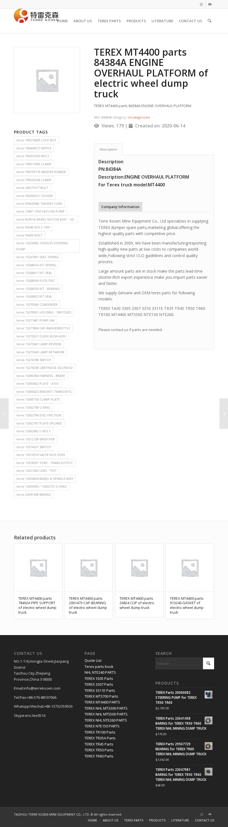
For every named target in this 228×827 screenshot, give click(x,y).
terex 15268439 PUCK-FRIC (35, 280)
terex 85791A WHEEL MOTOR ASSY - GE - (46, 219)
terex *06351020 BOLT (32, 156)
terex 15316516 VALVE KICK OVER (40, 455)
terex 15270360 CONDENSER (37, 304)
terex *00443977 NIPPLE (33, 148)
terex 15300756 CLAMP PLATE (38, 399)
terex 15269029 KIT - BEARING (38, 289)
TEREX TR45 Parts (99, 744)
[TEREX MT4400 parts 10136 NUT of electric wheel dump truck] (4, 413)
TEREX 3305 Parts (99, 678)
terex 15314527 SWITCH (33, 447)
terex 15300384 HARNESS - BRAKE (40, 376)
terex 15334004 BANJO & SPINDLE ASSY (44, 479)
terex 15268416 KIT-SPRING (36, 265)
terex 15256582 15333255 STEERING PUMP (42, 246)
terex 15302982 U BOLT (33, 431)
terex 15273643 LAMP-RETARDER (40, 352)
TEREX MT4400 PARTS (102, 702)
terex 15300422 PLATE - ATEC (37, 383)
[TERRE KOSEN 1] (36, 21)
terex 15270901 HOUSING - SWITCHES (43, 312)
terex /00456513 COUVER (34, 196)
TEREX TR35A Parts (100, 737)
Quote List (93, 660)
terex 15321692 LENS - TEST (36, 470)
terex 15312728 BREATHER (35, 439)
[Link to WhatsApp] (201, 4)
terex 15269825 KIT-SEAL (34, 296)
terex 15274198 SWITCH (33, 360)
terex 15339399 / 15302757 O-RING (41, 486)
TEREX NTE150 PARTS (102, 726)
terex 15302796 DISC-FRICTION (38, 415)
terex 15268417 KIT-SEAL (34, 273)
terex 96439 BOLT (29, 235)
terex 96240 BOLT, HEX (33, 227)
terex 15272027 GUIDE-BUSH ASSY (41, 336)
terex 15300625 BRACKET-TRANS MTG (44, 391)
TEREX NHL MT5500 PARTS (106, 714)
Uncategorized (139, 117)
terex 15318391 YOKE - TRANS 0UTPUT (44, 463)
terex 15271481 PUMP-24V (35, 320)
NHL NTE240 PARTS (100, 672)
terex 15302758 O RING (33, 407)
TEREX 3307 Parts (99, 684)
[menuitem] (62, 21)
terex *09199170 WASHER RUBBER (41, 172)
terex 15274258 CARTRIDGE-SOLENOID (44, 368)
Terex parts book (99, 666)
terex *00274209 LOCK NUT (36, 140)
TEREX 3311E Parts (100, 690)
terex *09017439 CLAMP (33, 164)
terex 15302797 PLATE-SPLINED (39, 423)
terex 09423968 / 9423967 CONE (39, 203)
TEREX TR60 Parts (99, 756)
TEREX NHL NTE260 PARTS (106, 720)
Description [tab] (108, 149)
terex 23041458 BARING (33, 494)
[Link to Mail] (210, 4)
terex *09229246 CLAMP (33, 180)
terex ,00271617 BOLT (32, 188)
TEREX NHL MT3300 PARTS (106, 708)
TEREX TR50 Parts (99, 749)
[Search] (209, 21)
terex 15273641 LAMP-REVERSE (38, 344)
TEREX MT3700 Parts (101, 696)
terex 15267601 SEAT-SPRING (37, 257)
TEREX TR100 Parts (100, 732)
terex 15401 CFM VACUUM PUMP (40, 211)
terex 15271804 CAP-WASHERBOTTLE (43, 328)
